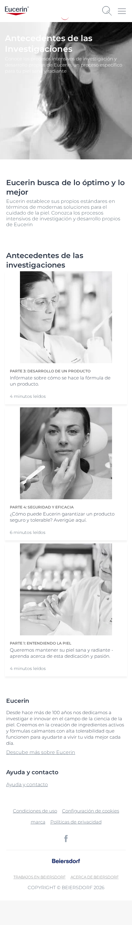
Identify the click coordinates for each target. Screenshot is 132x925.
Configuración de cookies (90, 811)
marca (38, 822)
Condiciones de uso (35, 811)
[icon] (66, 838)
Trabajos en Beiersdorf (40, 877)
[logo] (17, 10)
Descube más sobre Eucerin (40, 752)
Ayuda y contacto (27, 784)
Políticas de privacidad (76, 822)
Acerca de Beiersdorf (95, 877)
